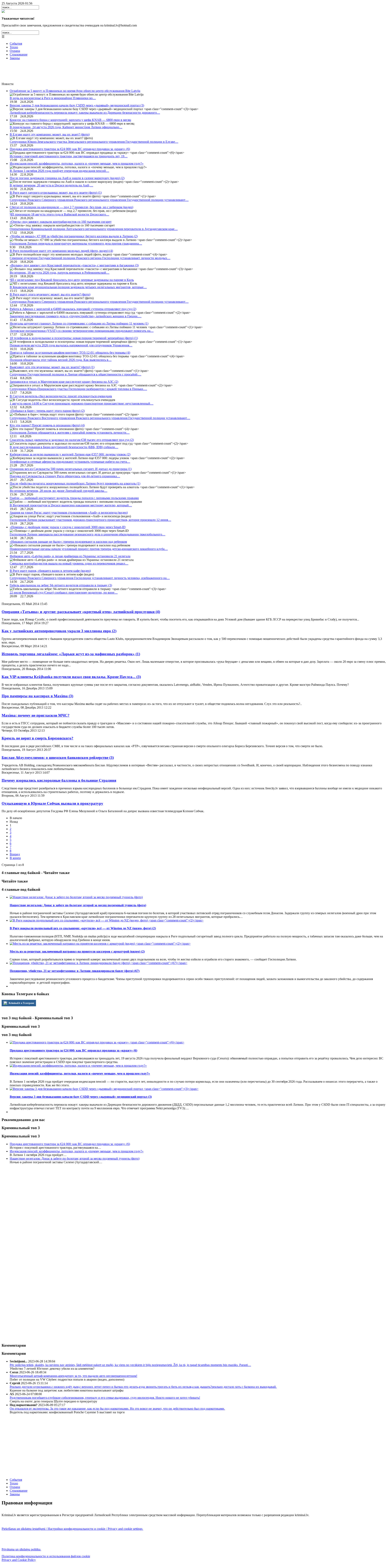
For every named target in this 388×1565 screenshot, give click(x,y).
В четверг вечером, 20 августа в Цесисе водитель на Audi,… (51, 185)
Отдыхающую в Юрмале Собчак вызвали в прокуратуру (52, 803)
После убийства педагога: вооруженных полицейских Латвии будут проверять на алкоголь (75, 483)
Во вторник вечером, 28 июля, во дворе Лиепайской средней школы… (58, 490)
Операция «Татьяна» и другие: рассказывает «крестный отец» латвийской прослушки (81, 612)
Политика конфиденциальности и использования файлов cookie (46, 1556)
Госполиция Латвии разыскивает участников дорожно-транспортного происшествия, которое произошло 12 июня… (90, 520)
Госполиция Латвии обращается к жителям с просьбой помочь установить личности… (70, 432)
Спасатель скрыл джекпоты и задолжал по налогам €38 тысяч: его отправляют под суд (72, 440)
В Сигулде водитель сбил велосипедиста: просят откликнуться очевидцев (61, 396)
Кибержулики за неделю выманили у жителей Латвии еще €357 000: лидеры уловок (70, 454)
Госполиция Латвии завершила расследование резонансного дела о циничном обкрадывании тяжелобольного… (87, 534)
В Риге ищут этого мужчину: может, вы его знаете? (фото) (50, 294)
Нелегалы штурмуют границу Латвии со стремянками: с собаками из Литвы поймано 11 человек (79, 323)
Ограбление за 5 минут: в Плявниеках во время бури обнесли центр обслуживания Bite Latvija (75, 91)
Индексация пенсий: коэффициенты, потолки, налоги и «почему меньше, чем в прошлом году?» (76, 163)
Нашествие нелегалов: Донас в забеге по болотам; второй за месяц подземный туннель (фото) (74, 1158)
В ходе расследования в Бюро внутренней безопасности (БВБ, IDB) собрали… (64, 447)
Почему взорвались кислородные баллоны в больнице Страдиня (59, 780)
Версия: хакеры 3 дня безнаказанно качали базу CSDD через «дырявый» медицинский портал (77, 105)
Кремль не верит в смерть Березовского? (37, 738)
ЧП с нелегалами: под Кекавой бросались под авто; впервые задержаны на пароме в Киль (72, 280)
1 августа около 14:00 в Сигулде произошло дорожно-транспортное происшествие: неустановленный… (81, 403)
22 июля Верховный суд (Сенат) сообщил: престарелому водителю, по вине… (64, 592)
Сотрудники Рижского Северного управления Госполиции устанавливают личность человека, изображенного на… (90, 578)
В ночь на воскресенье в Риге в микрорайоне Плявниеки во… (53, 98)
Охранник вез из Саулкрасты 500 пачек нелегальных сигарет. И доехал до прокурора (71, 469)
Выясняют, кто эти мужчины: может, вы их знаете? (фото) (52, 367)
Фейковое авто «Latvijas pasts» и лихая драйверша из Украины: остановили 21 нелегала (70, 556)
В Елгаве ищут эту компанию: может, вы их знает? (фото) (50, 134)
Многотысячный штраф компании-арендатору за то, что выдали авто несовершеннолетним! (73, 1376)
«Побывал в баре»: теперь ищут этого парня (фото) (47, 410)
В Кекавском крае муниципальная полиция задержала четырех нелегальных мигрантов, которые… (78, 287)
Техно (14, 47)
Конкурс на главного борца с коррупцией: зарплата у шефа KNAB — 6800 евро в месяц (70, 120)
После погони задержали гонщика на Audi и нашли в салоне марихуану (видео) (67, 178)
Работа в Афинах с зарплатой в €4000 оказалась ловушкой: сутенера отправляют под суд (73, 309)
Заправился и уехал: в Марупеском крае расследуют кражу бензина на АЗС (64, 381)
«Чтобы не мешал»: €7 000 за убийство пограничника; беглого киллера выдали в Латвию (74, 236)
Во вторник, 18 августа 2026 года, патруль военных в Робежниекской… (59, 272)
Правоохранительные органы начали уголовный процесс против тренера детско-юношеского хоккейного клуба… (89, 549)
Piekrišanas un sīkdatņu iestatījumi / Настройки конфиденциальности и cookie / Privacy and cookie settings (72, 1528)
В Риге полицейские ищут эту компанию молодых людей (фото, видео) (61, 250)
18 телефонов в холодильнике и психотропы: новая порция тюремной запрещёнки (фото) (74, 338)
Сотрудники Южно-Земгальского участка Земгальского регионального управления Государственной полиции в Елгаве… (94, 141)
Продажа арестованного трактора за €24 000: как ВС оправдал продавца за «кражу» (70, 149)
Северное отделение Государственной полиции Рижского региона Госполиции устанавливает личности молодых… (90, 258)
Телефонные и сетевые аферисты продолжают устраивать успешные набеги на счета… (70, 461)
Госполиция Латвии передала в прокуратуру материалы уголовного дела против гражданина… (76, 243)
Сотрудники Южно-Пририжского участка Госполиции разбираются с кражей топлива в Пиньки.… (78, 389)
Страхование (18, 54)
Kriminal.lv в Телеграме (21, 1003)
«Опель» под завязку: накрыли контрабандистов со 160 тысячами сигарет (61, 221)
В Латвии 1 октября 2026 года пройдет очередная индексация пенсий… (59, 170)
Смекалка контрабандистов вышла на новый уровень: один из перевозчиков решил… (69, 563)
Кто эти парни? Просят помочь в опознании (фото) (47, 425)
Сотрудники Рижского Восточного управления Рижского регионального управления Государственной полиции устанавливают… (100, 418)
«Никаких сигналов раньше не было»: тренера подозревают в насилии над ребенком (68, 541)
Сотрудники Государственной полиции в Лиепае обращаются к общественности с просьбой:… (75, 374)
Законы (15, 58)
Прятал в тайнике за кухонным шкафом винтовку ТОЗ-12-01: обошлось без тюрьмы (70, 352)
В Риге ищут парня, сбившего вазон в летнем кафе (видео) (50, 570)
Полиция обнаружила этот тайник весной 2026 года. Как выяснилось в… (61, 360)
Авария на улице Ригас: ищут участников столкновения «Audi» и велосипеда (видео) (69, 512)
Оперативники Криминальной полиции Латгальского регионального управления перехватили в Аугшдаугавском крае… (94, 229)
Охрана (15, 51)
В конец (15, 858)
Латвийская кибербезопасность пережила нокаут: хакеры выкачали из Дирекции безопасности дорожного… (85, 112)
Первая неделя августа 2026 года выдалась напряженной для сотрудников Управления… (71, 345)
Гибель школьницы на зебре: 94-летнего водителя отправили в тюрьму (61, 585)
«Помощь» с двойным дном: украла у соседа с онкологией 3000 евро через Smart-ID (67, 527)
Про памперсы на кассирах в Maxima (37, 696)
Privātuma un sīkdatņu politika (21, 1549)
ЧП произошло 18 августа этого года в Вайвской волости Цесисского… (59, 214)
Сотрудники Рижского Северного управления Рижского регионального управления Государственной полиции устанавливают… (99, 200)
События (16, 43)
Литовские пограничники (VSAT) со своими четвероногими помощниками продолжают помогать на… (82, 330)
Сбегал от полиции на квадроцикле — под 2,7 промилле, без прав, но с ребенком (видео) (71, 207)
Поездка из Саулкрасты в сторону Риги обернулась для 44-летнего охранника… (65, 476)
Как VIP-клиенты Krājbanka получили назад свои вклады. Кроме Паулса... (71, 677)
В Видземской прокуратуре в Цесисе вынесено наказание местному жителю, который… (71, 505)
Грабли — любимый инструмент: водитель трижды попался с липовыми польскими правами (74, 498)
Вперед (15, 854)
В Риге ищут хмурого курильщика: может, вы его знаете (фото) (56, 192)
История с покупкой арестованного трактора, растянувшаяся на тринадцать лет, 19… (69, 156)
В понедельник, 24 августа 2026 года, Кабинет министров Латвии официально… (66, 127)
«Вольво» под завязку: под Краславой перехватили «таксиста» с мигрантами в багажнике (74, 265)
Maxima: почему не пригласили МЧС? (36, 715)
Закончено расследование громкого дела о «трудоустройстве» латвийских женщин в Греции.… (75, 316)
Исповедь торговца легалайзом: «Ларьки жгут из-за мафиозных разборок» (71, 654)
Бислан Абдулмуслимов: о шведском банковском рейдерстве (58, 757)
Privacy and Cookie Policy (19, 1560)
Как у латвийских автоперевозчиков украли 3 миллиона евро (59, 631)
